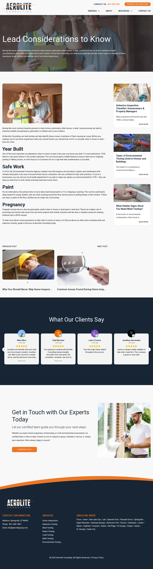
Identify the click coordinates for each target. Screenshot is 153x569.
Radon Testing (48, 531)
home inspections (26, 139)
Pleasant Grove (126, 519)
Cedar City (91, 529)
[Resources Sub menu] (131, 11)
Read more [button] (21, 361)
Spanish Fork (112, 519)
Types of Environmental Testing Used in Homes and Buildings (131, 158)
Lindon (140, 523)
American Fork (113, 523)
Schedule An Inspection (137, 4)
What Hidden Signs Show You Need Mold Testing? (130, 207)
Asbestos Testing (49, 524)
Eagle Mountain (82, 523)
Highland (87, 526)
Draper (130, 526)
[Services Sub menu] (99, 11)
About (109, 11)
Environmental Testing (51, 542)
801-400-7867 (114, 4)
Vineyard (95, 526)
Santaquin (132, 523)
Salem (103, 526)
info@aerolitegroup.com (18, 528)
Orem (85, 519)
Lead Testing (47, 535)
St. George (80, 529)
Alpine (79, 526)
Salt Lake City (95, 519)
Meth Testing (47, 538)
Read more (143, 124)
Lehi (104, 519)
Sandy (136, 526)
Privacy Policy (98, 557)
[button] (148, 349)
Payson (123, 523)
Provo (79, 519)
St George (121, 526)
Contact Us (144, 11)
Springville (138, 519)
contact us (24, 449)
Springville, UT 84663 (19, 520)
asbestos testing (9, 223)
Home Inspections (50, 520)
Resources (123, 11)
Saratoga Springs (98, 523)
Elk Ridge (112, 526)
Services (92, 11)
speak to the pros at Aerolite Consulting (34, 223)
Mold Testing (47, 528)
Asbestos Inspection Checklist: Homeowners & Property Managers (130, 108)
